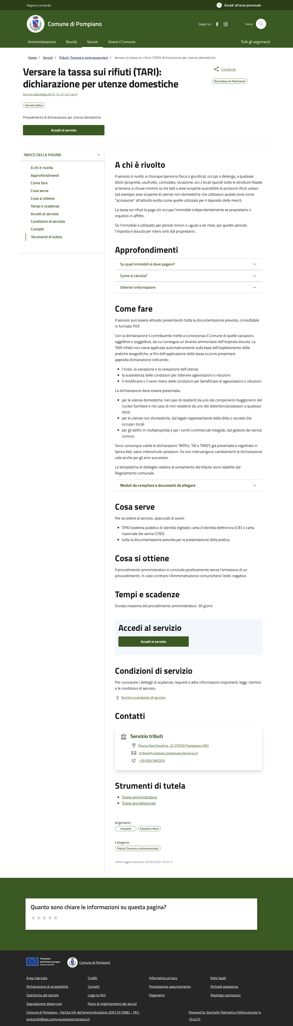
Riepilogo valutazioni (225, 995)
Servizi (48, 57)
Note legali (218, 977)
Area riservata (36, 977)
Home (32, 57)
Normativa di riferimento (230, 80)
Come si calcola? (133, 276)
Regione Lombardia (39, 5)
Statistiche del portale (42, 995)
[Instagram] (224, 24)
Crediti (92, 977)
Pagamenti (157, 995)
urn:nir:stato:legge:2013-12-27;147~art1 (50, 94)
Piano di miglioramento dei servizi (112, 1003)
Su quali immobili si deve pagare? (147, 264)
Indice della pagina (42, 155)
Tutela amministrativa (139, 797)
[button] (238, 5)
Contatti (94, 986)
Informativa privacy (163, 977)
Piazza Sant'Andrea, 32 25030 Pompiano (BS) (173, 745)
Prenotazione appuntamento (170, 986)
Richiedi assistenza (224, 986)
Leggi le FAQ (97, 995)
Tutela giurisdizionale (139, 803)
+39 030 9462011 (152, 760)
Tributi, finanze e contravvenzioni (83, 57)
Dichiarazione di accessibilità (47, 986)
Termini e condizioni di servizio (143, 697)
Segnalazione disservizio (44, 1003)
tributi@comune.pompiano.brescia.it (168, 753)
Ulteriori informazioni (138, 287)
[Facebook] (215, 24)
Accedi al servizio (64, 130)
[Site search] (261, 24)
